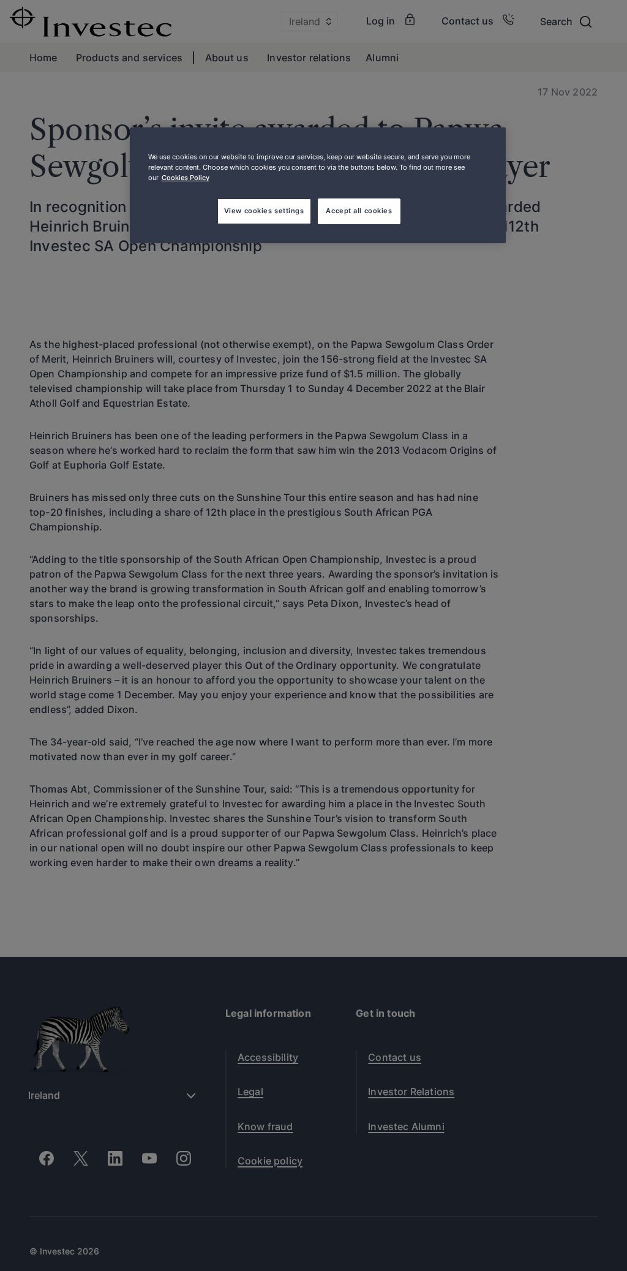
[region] (318, 185)
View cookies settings (264, 210)
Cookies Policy (185, 177)
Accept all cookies (359, 210)
